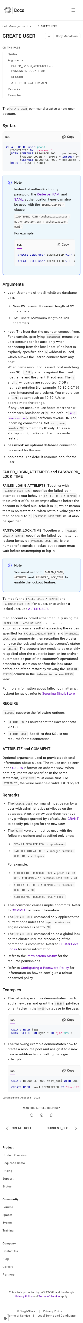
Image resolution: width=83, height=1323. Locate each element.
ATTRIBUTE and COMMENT (30, 83)
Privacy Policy (24, 1296)
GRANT (73, 819)
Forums (8, 1207)
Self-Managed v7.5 (15, 26)
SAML (19, 199)
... (34, 26)
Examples (14, 95)
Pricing (7, 1170)
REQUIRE (17, 77)
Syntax (12, 54)
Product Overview (15, 1155)
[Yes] (32, 1115)
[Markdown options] (49, 36)
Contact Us (10, 1251)
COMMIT (19, 910)
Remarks (14, 89)
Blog (6, 1259)
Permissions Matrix (42, 956)
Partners (8, 1274)
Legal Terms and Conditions (56, 1315)
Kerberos (44, 194)
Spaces (8, 1214)
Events (7, 1222)
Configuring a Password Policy (45, 968)
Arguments (15, 60)
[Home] (14, 10)
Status (7, 1186)
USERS (17, 768)
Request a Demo (14, 1163)
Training (8, 1230)
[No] (42, 1115)
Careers (8, 1266)
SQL (7, 137)
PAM (56, 194)
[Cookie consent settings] (5, 1318)
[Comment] (52, 1115)
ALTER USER (38, 609)
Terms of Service (49, 1296)
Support (8, 1178)
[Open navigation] (73, 10)
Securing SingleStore (58, 693)
